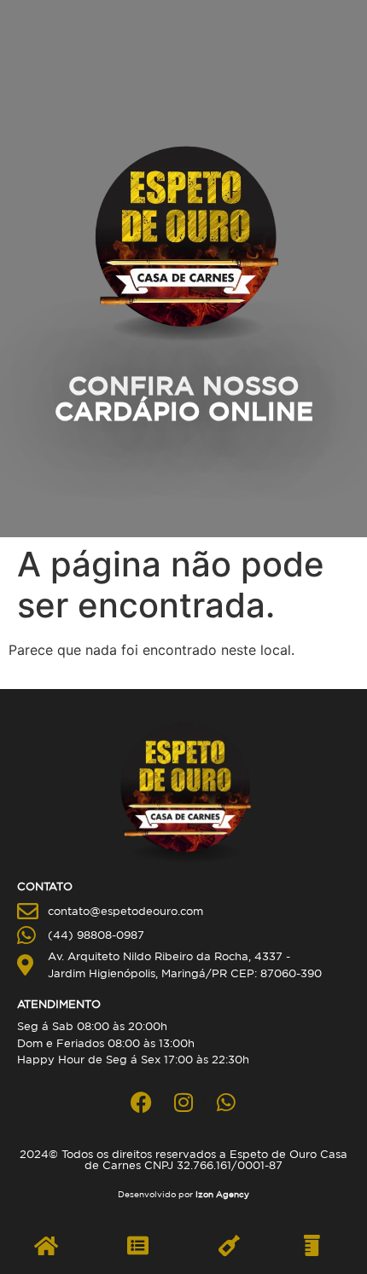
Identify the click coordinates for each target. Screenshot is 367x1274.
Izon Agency (222, 1194)
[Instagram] (183, 1101)
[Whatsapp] (226, 1101)
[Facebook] (140, 1101)
